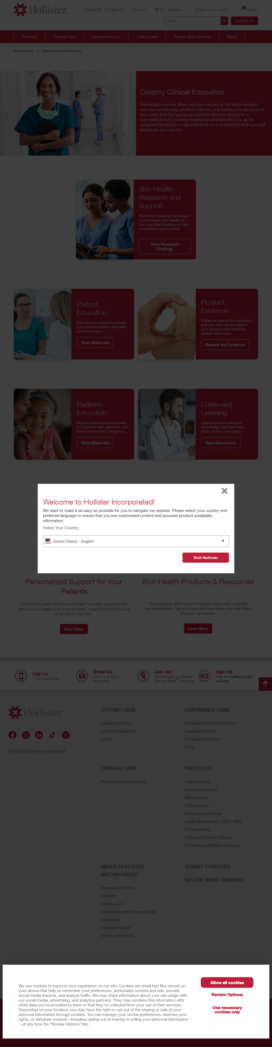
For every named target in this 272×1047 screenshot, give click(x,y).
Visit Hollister (206, 557)
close (225, 491)
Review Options (227, 994)
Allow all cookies (227, 982)
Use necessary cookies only (227, 1009)
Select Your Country (61, 527)
